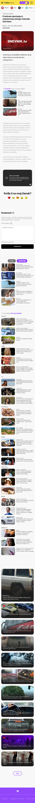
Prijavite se (17, 246)
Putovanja (31, 7)
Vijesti (15, 7)
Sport (22, 7)
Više (17, 773)
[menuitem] (32, 3)
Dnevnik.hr (6, 7)
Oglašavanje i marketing (17, 798)
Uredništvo (4, 798)
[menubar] (32, 2)
